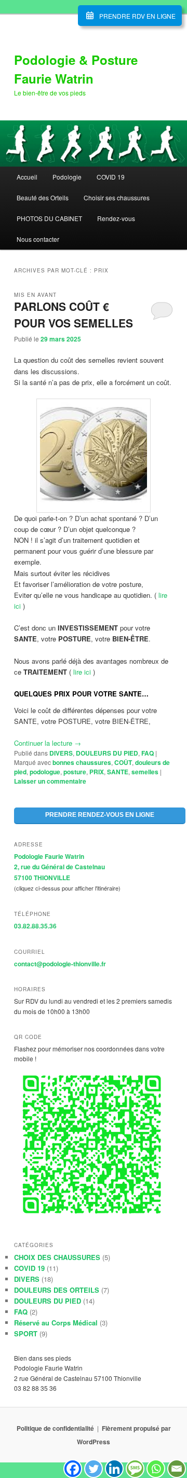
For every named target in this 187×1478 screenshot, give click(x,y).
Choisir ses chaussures (117, 197)
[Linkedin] (114, 1468)
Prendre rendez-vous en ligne (99, 814)
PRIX (96, 771)
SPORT (25, 1333)
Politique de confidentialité (55, 1428)
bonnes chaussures (81, 762)
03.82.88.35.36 (35, 925)
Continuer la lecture (47, 743)
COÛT (123, 762)
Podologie (67, 176)
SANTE (117, 771)
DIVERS (61, 753)
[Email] (176, 1468)
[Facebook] (72, 1468)
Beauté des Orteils (43, 197)
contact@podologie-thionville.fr (60, 963)
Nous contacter (38, 239)
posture (74, 771)
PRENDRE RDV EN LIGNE (137, 15)
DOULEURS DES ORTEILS (56, 1290)
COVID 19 (111, 176)
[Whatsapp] (155, 1468)
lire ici (82, 672)
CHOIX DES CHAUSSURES (57, 1257)
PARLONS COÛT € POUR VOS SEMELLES (73, 314)
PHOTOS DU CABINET (49, 218)
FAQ (147, 753)
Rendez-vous (116, 218)
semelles (144, 771)
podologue (45, 771)
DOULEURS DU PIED (107, 753)
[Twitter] (93, 1468)
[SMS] (135, 1468)
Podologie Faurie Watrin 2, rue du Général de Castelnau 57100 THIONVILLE (59, 867)
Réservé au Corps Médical (56, 1323)
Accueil (27, 176)
